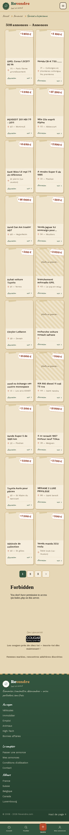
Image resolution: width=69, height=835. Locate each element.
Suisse (6, 786)
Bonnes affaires (12, 736)
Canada (7, 796)
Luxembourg (10, 801)
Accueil (6, 16)
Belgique (7, 791)
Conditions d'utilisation (15, 762)
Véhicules (8, 710)
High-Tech (8, 731)
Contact (7, 767)
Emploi (7, 720)
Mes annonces (11, 757)
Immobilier (9, 715)
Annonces (18, 16)
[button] (63, 5)
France (6, 780)
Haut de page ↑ (57, 814)
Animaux (7, 725)
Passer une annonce (14, 752)
